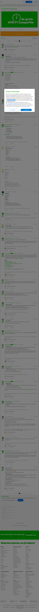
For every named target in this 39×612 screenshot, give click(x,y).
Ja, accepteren (26, 109)
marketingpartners (11, 100)
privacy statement (17, 103)
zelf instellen (27, 106)
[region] (19, 100)
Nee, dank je (12, 109)
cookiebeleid (9, 103)
